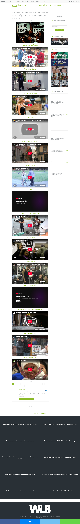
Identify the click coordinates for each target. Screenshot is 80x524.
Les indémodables (40, 413)
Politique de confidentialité (40, 516)
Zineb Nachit (18, 9)
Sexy (44, 1)
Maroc (47, 1)
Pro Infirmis (17, 385)
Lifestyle (33, 1)
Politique (24, 1)
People (18, 1)
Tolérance (22, 385)
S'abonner (59, 29)
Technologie (39, 1)
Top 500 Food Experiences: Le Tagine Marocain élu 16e (57, 174)
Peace (13, 385)
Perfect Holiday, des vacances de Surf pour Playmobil (57, 139)
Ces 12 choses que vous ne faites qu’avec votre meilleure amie (57, 162)
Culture (14, 1)
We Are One (33, 385)
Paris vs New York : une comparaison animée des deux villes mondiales (57, 102)
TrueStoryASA (27, 385)
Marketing (9, 1)
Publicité (31, 516)
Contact (58, 516)
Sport (28, 1)
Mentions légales (51, 516)
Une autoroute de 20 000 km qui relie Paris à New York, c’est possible (57, 115)
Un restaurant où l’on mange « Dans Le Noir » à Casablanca (57, 151)
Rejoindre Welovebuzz (26, 399)
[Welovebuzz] (3, 1)
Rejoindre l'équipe (24, 516)
